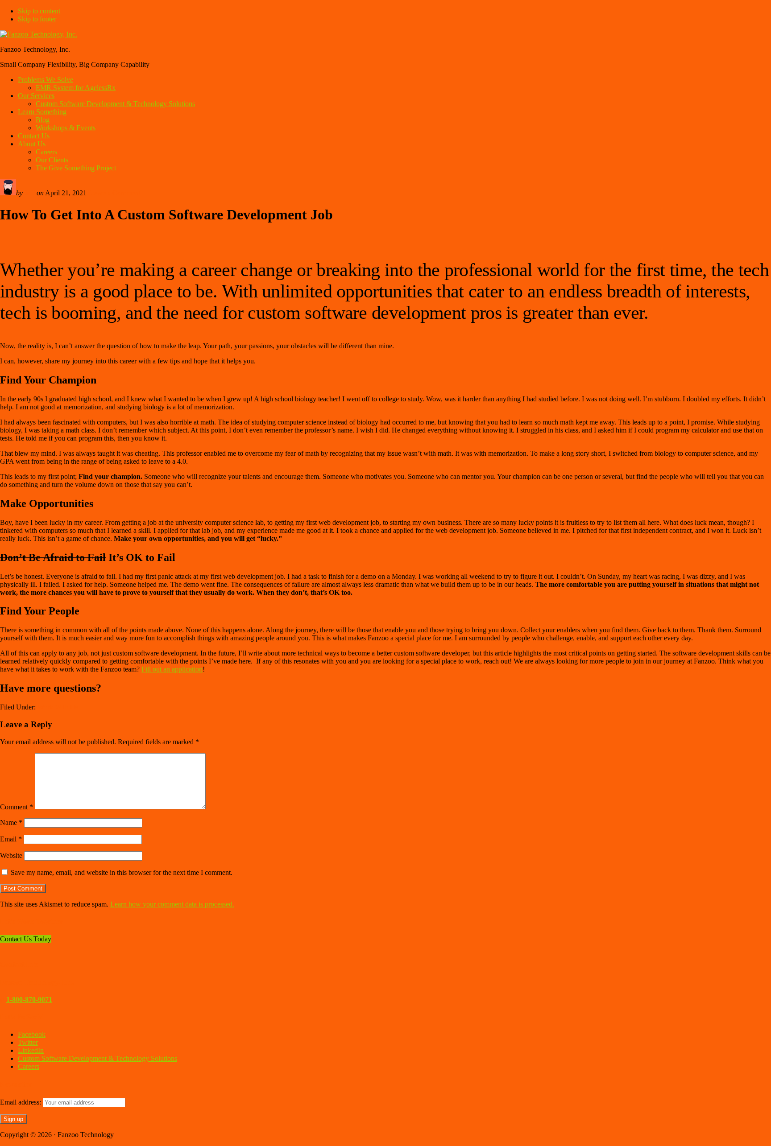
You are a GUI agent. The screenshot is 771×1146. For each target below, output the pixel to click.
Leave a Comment (114, 193)
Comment (16, 807)
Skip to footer (37, 19)
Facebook (32, 1034)
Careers (28, 1066)
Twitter (28, 1042)
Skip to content (39, 11)
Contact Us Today (25, 939)
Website (11, 855)
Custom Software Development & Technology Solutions (97, 1058)
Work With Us (57, 707)
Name (11, 822)
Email (11, 839)
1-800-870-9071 (29, 999)
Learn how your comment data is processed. (172, 904)
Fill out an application (172, 669)
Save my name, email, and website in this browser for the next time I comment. (121, 872)
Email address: (21, 1102)
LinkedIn (31, 1050)
